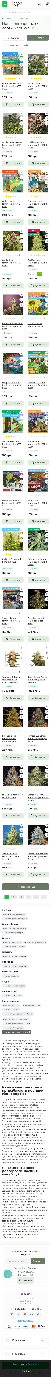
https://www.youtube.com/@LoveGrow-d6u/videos (31, 1314)
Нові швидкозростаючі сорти (16, 1024)
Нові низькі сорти (11, 1010)
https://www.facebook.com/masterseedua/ (25, 1314)
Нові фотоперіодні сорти (14, 928)
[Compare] (21, 65)
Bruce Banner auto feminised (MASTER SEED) (11, 86)
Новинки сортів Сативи (14, 947)
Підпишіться (38, 1261)
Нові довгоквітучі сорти (14, 914)
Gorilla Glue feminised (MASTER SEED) (11, 263)
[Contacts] (39, 4)
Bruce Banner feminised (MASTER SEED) (37, 86)
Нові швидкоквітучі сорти (15, 919)
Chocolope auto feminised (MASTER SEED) (37, 204)
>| (43, 897)
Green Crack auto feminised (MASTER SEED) (37, 385)
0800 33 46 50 (27, 1272)
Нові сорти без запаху (13, 1028)
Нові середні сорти (31, 1005)
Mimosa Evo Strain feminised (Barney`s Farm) (37, 739)
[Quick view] (21, 54)
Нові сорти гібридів (12, 942)
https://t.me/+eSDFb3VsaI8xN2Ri (18, 1314)
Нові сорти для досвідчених (15, 1019)
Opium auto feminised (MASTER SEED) (11, 204)
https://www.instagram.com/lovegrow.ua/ (12, 1314)
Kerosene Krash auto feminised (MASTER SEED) (12, 326)
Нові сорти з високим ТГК (14, 956)
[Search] (5, 12)
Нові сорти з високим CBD (15, 966)
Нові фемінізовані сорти (14, 986)
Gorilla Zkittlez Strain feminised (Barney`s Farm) (38, 856)
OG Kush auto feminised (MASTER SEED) (37, 263)
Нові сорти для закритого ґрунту (18, 1014)
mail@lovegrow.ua (26, 1321)
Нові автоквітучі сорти (13, 933)
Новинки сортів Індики (35, 942)
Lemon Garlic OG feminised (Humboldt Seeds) (38, 797)
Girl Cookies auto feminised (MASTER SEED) (11, 444)
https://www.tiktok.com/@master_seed (38, 1314)
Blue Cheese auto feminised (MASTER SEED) (11, 503)
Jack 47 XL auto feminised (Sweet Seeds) (11, 856)
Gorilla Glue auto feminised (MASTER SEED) (37, 145)
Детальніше (33, 1364)
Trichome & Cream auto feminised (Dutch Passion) (11, 680)
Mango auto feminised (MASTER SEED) (37, 503)
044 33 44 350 (26, 1275)
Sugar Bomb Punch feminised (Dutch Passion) (37, 680)
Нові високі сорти (11, 1005)
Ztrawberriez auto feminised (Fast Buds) (36, 621)
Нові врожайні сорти (12, 995)
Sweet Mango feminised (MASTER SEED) (11, 621)
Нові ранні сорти (11, 976)
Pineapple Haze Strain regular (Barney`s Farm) (10, 739)
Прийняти (27, 1371)
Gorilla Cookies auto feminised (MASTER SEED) (12, 145)
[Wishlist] (21, 59)
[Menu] (4, 4)
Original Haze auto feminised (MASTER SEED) (37, 562)
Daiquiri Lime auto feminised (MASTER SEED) (11, 385)
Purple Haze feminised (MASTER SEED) (37, 444)
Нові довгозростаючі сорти (15, 1032)
